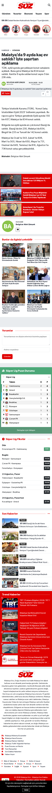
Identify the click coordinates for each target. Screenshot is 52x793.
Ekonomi (28, 14)
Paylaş (7, 93)
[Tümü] (49, 514)
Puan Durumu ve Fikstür (14, 746)
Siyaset (26, 766)
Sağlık (22, 556)
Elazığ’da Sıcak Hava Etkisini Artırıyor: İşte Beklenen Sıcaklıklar (33, 525)
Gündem (6, 14)
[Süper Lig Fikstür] (49, 439)
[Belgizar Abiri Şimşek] (8, 226)
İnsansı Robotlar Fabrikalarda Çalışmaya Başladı (33, 572)
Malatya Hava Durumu (13, 738)
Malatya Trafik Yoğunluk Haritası (17, 743)
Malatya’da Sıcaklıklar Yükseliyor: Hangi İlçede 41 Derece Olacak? (32, 537)
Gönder (7, 357)
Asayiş (19, 764)
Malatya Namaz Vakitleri (14, 741)
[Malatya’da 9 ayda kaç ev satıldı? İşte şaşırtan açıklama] (26, 89)
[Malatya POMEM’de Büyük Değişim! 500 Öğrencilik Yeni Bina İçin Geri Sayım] (38, 250)
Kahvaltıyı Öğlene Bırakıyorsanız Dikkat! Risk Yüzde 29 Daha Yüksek (33, 561)
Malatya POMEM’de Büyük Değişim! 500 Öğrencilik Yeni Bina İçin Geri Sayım (38, 260)
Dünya (22, 761)
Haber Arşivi (10, 754)
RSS (6, 780)
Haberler (5, 50)
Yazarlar (17, 14)
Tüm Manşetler (11, 749)
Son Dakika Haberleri (13, 752)
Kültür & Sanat (34, 761)
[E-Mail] (18, 230)
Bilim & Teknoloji (27, 568)
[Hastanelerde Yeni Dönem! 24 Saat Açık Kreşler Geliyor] (13, 273)
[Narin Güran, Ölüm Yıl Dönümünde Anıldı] (13, 250)
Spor (47, 14)
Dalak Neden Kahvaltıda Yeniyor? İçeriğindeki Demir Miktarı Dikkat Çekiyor (26, 20)
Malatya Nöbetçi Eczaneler (15, 736)
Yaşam (38, 14)
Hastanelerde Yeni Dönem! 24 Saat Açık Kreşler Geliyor (13, 284)
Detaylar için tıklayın (26, 430)
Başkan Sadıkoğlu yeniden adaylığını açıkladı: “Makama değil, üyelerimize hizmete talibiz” (13, 309)
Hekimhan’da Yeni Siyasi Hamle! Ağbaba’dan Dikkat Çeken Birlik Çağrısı (38, 284)
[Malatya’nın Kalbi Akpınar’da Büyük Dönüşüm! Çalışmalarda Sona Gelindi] (38, 297)
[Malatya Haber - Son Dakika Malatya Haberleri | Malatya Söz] (26, 5)
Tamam (26, 790)
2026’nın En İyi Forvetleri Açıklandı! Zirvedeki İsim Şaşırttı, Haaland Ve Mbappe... (34, 585)
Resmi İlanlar (9, 764)
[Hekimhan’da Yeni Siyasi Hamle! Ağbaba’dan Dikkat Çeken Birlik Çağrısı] (38, 273)
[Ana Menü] (3, 5)
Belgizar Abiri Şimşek (25, 224)
